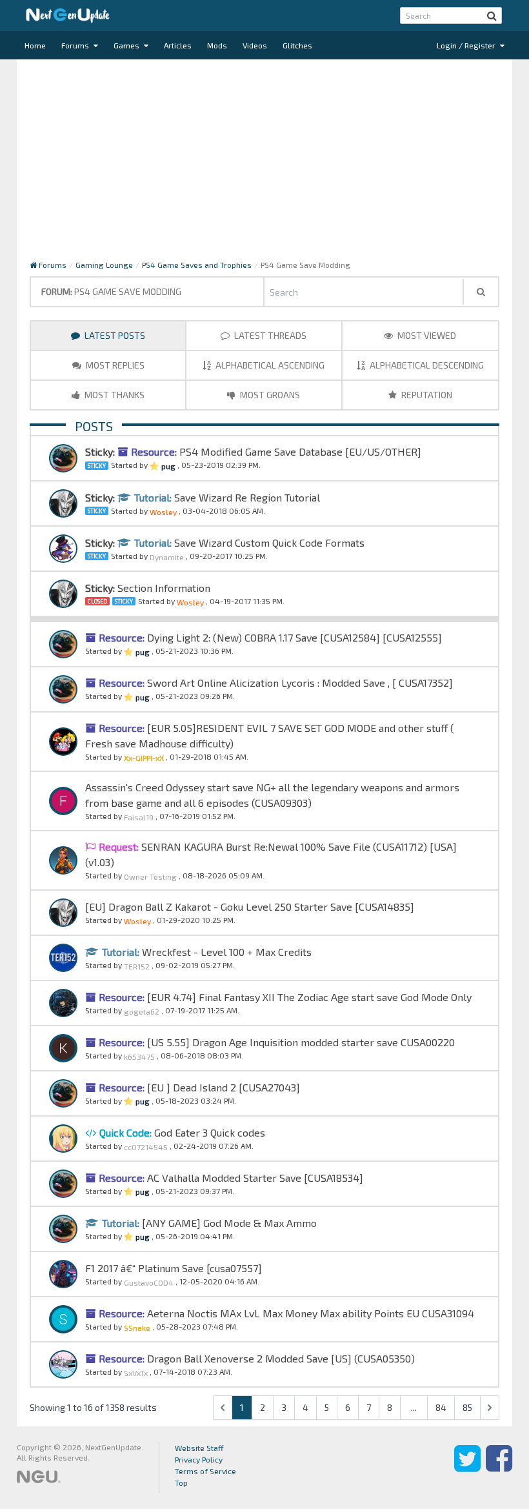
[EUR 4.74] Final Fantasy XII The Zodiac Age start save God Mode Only (308, 997)
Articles (178, 45)
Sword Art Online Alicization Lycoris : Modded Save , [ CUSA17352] (299, 682)
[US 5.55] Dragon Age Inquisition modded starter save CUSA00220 (300, 1042)
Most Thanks (114, 394)
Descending (427, 365)
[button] (491, 15)
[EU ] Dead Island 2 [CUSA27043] (222, 1087)
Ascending (269, 365)
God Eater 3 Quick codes (208, 1132)
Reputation (425, 394)
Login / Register (467, 45)
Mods (217, 45)
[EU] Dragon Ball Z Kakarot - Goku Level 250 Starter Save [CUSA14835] (249, 906)
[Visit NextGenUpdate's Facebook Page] (499, 1468)
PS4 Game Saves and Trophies (197, 264)
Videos (255, 45)
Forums (76, 45)
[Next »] (489, 1407)
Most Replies (114, 365)
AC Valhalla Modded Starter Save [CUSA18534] (254, 1177)
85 (467, 1407)
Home (35, 45)
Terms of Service (205, 1470)
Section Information (163, 588)
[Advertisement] (264, 162)
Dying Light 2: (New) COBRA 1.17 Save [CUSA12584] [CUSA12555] (293, 637)
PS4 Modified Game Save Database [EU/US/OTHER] (299, 451)
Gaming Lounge (104, 264)
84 (440, 1407)
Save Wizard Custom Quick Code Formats (268, 542)
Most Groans (269, 394)
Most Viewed (425, 335)
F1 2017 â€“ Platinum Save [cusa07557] (173, 1268)
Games (127, 45)
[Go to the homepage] (68, 15)
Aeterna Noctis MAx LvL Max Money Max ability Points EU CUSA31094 (309, 1313)
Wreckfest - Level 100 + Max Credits (225, 952)
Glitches (297, 45)
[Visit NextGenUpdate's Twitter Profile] (467, 1468)
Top (181, 1482)
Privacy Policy (199, 1459)
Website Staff (199, 1447)
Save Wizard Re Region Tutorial (246, 497)
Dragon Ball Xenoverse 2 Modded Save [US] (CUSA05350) (280, 1358)
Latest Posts (114, 335)
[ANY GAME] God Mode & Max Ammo (228, 1223)
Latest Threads (269, 335)
